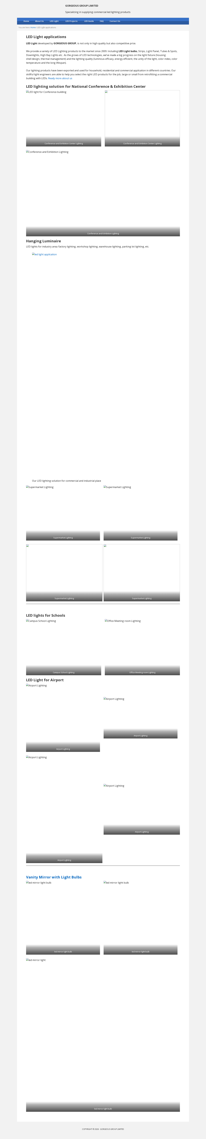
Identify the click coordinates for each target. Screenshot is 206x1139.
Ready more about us (60, 78)
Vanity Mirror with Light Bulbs (54, 877)
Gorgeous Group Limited (36, 7)
